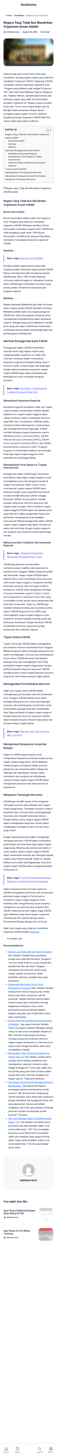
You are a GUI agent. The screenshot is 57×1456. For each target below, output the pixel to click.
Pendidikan (11, 1298)
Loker (34, 1286)
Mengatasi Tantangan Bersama (20, 179)
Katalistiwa (28, 4)
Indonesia (34, 932)
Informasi (28, 1273)
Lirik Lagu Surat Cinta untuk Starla (19, 1379)
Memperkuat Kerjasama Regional (22, 154)
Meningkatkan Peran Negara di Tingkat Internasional (25, 158)
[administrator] (28, 1171)
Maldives (12, 147)
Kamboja (12, 144)
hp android (11, 1273)
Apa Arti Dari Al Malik (31, 258)
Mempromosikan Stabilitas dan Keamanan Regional (26, 164)
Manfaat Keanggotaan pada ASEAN (22, 150)
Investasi (10, 1279)
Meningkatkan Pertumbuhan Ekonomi (23, 172)
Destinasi (39, 1261)
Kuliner (21, 1286)
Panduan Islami (37, 1292)
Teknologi (11, 1304)
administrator (28, 1180)
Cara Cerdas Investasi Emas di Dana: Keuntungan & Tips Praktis (19, 1401)
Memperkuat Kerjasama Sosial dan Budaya (25, 176)
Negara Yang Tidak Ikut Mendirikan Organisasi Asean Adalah (27, 136)
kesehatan (26, 1279)
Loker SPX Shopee (15, 1292)
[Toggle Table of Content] (46, 130)
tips (25, 1304)
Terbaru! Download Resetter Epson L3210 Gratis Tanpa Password (19, 1357)
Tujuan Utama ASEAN (15, 169)
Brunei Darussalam (16, 141)
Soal (26, 1298)
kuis (8, 1286)
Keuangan (43, 1279)
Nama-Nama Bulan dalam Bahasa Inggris (17, 1422)
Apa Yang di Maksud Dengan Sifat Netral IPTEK (19, 1212)
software (40, 1298)
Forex (24, 1267)
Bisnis (24, 1261)
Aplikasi (10, 1261)
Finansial (10, 1267)
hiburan (38, 1267)
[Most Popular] (28, 1450)
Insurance (44, 1273)
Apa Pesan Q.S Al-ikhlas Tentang (16, 1232)
